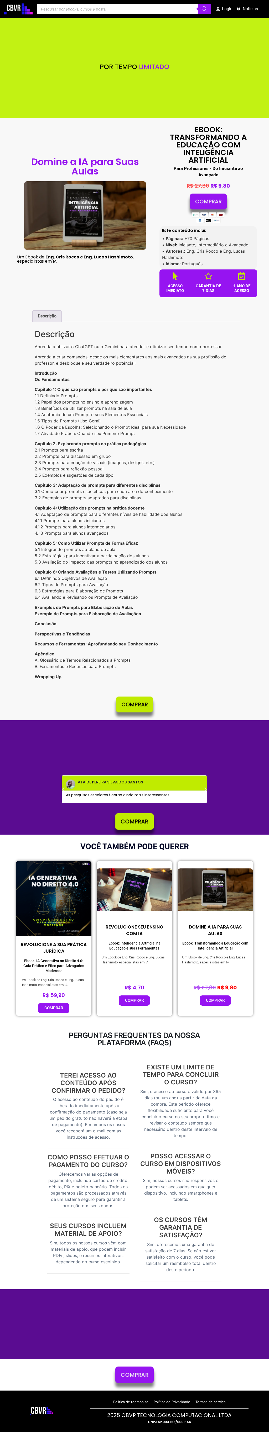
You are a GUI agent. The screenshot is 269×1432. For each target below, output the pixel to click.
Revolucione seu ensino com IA (134, 930)
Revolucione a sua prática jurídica (54, 947)
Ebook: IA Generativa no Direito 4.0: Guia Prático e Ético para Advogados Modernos (53, 966)
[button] (63, 789)
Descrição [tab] (47, 316)
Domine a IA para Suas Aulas (215, 930)
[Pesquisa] (204, 9)
